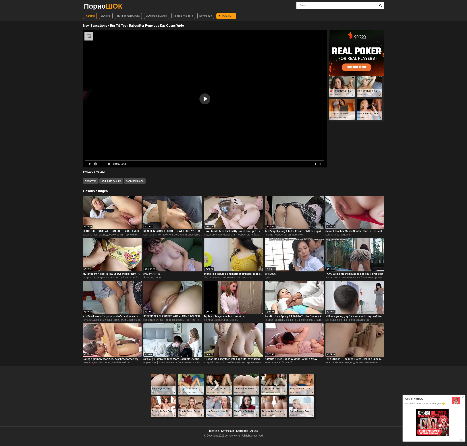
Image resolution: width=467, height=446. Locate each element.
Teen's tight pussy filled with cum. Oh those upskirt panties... (294, 231)
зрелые (276, 362)
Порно (93, 6)
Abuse (254, 430)
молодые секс (333, 319)
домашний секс (102, 319)
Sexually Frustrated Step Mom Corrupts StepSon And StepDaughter (172, 359)
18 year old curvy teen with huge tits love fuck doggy (233, 359)
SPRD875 (270, 273)
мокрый (218, 319)
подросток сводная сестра (366, 362)
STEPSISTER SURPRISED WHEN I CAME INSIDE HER (172, 316)
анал (268, 362)
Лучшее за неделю (128, 15)
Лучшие (106, 15)
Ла (205, 277)
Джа (267, 277)
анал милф (362, 319)
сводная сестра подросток (237, 277)
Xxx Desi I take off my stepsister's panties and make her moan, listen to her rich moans (112, 316)
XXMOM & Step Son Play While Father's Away (291, 359)
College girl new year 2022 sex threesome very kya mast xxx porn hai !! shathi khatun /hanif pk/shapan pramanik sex (112, 359)
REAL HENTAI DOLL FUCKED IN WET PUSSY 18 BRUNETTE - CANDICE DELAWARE (172, 231)
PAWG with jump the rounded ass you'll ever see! (354, 273)
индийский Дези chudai (127, 319)
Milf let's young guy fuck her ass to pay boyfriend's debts (354, 316)
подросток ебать (113, 234)
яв (151, 277)
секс (300, 234)
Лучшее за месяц (156, 15)
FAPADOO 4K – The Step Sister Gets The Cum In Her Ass (354, 359)
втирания (346, 234)
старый (208, 362)
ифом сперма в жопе (309, 319)
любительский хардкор (134, 277)
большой (287, 362)
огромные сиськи (256, 362)
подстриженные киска (346, 277)
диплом (292, 234)
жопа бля (349, 319)
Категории (205, 15)
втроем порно (102, 362)
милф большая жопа (164, 362)
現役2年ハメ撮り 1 (154, 273)
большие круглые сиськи (376, 277)
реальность (231, 319)
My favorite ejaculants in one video (225, 316)
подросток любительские (229, 362)
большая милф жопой (191, 362)
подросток (89, 277)
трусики (87, 319)
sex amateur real (92, 234)
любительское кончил (175, 234)
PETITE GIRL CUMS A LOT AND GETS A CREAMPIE (111, 231)
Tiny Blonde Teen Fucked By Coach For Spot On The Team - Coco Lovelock (233, 231)
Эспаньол (214, 277)
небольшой (257, 234)
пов (337, 234)
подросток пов (213, 234)
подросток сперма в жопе (280, 319)
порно (147, 362)
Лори (158, 277)
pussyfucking (197, 234)
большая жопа (135, 180)
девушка (88, 362)
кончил (329, 234)
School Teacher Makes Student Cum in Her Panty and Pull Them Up (354, 231)
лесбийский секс (122, 362)
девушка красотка (108, 277)
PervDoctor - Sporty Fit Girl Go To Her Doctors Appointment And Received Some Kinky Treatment (294, 316)
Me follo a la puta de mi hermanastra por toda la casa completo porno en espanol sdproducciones (233, 273)
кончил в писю (152, 234)
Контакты (242, 430)
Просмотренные (183, 15)
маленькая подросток (236, 234)
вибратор (91, 180)
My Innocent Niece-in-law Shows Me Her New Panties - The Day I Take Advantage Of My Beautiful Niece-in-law (112, 273)
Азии (146, 277)
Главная (90, 15)
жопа (328, 277)
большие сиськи (111, 180)
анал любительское (337, 362)
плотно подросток (276, 234)
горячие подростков (198, 319)
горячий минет (134, 234)
